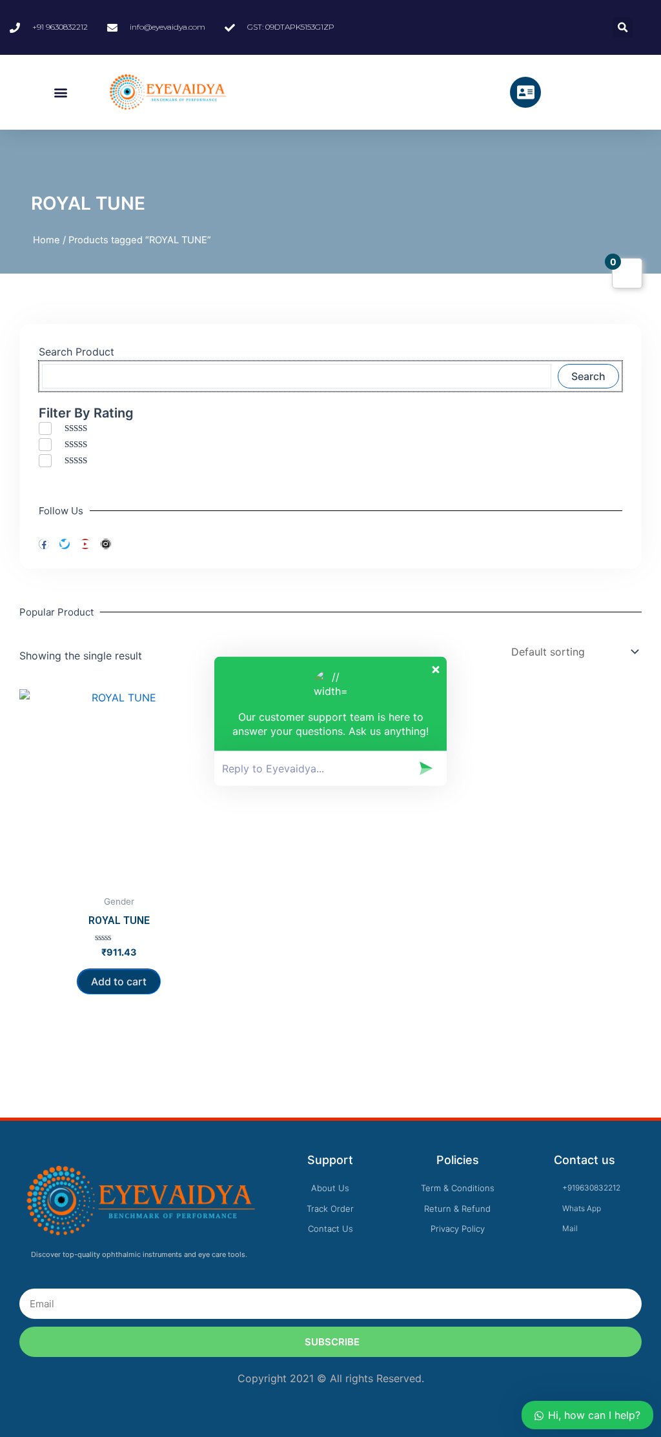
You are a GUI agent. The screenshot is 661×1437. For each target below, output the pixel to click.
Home (46, 240)
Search (588, 376)
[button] (60, 92)
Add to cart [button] (119, 981)
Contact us (584, 1160)
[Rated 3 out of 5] (74, 460)
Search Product (76, 351)
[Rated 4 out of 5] (74, 444)
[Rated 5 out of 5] (74, 428)
